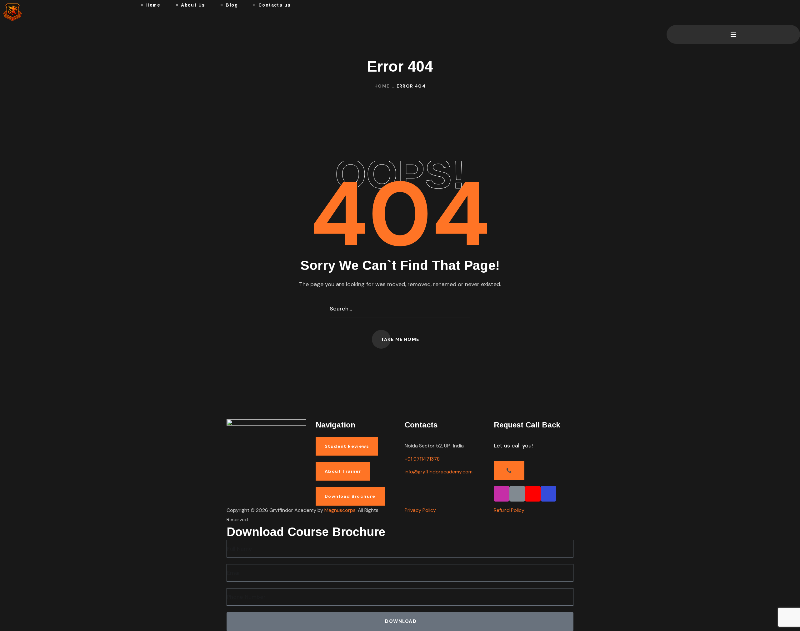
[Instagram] (501, 494)
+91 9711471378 (422, 459)
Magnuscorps (340, 510)
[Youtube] (533, 494)
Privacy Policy (420, 510)
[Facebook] (548, 494)
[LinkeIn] (517, 494)
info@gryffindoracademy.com (438, 471)
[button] (669, 12)
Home (382, 86)
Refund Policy (509, 510)
